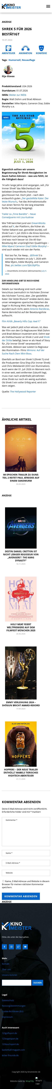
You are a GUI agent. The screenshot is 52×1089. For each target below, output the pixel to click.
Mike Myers (8, 246)
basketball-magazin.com (13, 1049)
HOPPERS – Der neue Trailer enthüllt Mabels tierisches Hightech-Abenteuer (21, 772)
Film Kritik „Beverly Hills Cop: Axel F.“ (21, 321)
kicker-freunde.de (10, 1055)
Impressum (7, 1017)
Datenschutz (8, 1000)
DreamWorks (38, 223)
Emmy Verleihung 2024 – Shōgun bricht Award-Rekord (21, 704)
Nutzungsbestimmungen (13, 1005)
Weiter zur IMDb (17, 94)
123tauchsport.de (10, 1044)
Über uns (6, 969)
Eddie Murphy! (39, 246)
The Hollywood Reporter (23, 391)
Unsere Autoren (9, 975)
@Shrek (34, 255)
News (6, 117)
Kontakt (5, 963)
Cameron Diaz (22, 246)
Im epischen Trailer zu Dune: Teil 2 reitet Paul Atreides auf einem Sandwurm (20, 477)
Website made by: (22, 1081)
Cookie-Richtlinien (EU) (12, 1011)
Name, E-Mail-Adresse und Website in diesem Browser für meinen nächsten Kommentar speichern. (25, 884)
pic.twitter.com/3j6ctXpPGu (25, 265)
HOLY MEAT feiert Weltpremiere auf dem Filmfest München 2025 (20, 627)
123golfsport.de (9, 1033)
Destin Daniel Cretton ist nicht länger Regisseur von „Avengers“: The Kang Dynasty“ (21, 556)
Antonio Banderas (39, 308)
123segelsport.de (10, 1038)
